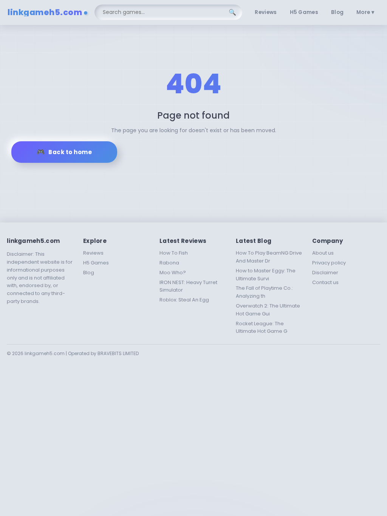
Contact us (325, 282)
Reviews (266, 12)
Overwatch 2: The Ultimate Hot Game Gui (268, 309)
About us (323, 252)
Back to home (70, 152)
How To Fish (173, 252)
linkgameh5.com (45, 12)
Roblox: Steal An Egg (184, 299)
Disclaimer (325, 272)
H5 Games (304, 12)
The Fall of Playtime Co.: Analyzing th (264, 292)
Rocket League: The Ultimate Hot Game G (261, 327)
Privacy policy (329, 262)
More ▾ (365, 12)
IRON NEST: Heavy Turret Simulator (188, 286)
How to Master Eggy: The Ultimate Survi (266, 274)
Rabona (169, 262)
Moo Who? (172, 272)
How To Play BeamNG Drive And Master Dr (269, 256)
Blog (337, 12)
